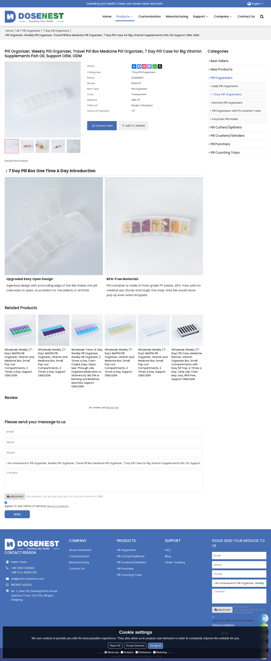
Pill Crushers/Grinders (131, 562)
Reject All (115, 645)
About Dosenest (80, 550)
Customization (149, 16)
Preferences (144, 652)
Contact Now (104, 126)
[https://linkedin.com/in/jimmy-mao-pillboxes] (264, 618)
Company (221, 16)
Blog (168, 556)
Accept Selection (135, 645)
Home (107, 16)
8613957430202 (21, 585)
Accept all (155, 645)
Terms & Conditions (57, 506)
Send (17, 514)
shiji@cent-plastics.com (27, 579)
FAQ (167, 550)
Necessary (113, 652)
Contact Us (246, 16)
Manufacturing (177, 16)
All (17, 31)
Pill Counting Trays (129, 575)
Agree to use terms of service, (37, 506)
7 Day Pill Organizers (56, 31)
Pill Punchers (125, 568)
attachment (16, 496)
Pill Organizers (31, 31)
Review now (112, 407)
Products (123, 16)
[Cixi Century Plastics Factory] (34, 16)
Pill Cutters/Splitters (131, 556)
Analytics (129, 652)
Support (199, 16)
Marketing (161, 652)
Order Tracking (175, 562)
